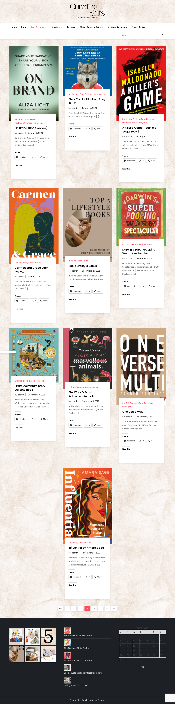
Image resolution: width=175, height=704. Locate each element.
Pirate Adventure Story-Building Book (31, 388)
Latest (146, 122)
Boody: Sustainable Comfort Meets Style (83, 673)
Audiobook (73, 94)
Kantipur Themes (97, 700)
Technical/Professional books (29, 123)
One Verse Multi (133, 412)
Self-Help (19, 119)
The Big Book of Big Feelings (77, 648)
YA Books (72, 542)
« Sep (141, 667)
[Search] (162, 35)
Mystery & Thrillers (131, 119)
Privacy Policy (138, 27)
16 (108, 608)
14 (95, 608)
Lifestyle (56, 27)
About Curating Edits (90, 27)
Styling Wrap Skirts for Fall (76, 685)
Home (14, 27)
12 (81, 608)
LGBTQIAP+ (127, 406)
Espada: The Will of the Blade (78, 660)
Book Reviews (37, 27)
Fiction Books (128, 122)
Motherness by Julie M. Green (78, 635)
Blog (23, 27)
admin (21, 133)
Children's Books (130, 244)
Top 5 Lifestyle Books (82, 266)
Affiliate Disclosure (117, 27)
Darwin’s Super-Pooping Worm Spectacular (138, 251)
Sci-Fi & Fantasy (130, 403)
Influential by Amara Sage (86, 548)
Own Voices (99, 94)
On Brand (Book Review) (31, 128)
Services (71, 27)
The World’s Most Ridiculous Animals (81, 394)
